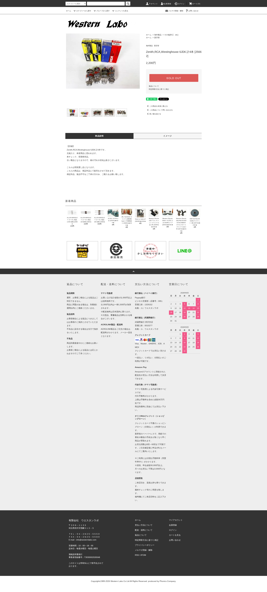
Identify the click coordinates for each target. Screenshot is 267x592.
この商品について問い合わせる (161, 110)
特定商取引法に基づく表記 (159, 89)
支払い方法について (143, 525)
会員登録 (167, 4)
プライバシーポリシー (144, 545)
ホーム (68, 11)
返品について (154, 86)
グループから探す (103, 11)
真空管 (157, 38)
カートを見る (175, 535)
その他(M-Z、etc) (171, 35)
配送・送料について (143, 530)
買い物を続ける (155, 114)
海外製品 (157, 35)
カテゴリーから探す (83, 11)
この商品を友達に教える (158, 106)
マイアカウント (176, 520)
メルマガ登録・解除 (175, 11)
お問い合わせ (193, 11)
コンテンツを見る (121, 11)
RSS (137, 555)
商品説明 (99, 136)
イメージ (167, 136)
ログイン (181, 4)
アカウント (153, 4)
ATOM (143, 555)
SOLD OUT (173, 78)
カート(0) (196, 4)
